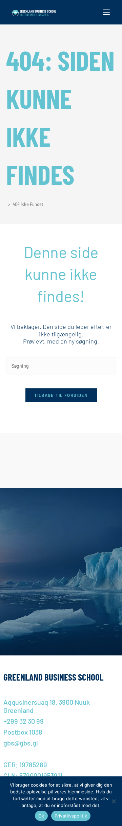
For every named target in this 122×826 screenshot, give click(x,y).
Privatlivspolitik (71, 816)
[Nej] (113, 801)
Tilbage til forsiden (61, 395)
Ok (41, 816)
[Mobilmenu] (106, 12)
